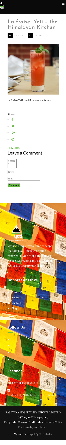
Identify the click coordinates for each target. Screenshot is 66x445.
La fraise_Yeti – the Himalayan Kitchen (33, 24)
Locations (13, 316)
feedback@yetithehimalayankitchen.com (33, 395)
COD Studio (45, 434)
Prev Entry (14, 147)
